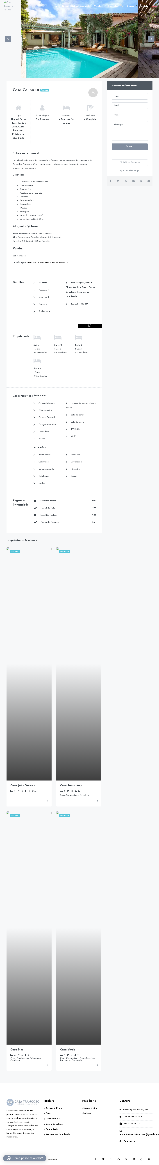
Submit (129, 146)
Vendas (98, 6)
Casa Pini (16, 1049)
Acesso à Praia (54, 1108)
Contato (113, 6)
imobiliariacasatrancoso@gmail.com (139, 1134)
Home (56, 6)
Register (145, 6)
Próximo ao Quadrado (58, 1135)
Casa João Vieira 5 (22, 785)
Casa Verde (67, 1049)
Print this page (130, 171)
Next (151, 39)
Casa (48, 1113)
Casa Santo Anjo (71, 785)
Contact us (129, 1141)
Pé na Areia (52, 1129)
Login (130, 6)
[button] (121, 6)
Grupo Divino (70, 6)
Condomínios (53, 1119)
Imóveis (87, 1113)
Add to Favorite (131, 163)
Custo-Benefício (54, 1124)
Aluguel (84, 6)
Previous (8, 39)
